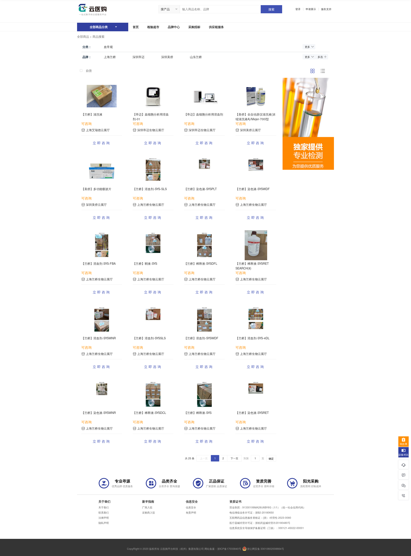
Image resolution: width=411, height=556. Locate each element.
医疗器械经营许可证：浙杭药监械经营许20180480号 (259, 522)
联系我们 (103, 512)
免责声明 (191, 512)
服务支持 (326, 9)
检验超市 (153, 27)
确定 (271, 458)
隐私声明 (103, 522)
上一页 (204, 458)
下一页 (234, 458)
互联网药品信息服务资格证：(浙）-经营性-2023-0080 (260, 517)
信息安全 (191, 507)
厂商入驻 (147, 507)
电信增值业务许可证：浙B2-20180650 (251, 512)
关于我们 (103, 507)
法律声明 (103, 517)
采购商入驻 (148, 512)
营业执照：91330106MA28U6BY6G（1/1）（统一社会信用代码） (267, 507)
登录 (298, 9)
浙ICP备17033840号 (229, 548)
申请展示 (311, 9)
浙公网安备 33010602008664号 (265, 548)
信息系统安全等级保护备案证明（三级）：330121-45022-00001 (266, 528)
